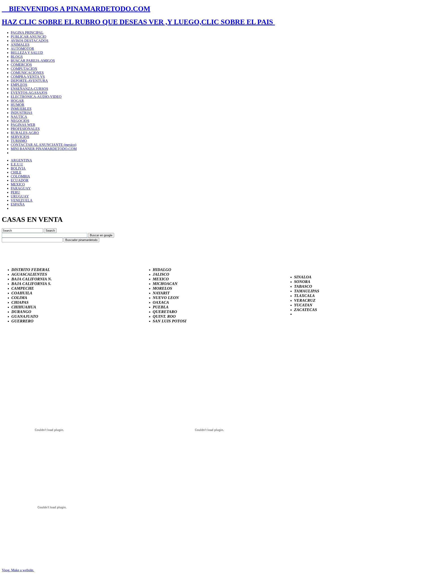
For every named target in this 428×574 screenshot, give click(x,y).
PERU (15, 192)
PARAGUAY (21, 188)
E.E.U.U (17, 164)
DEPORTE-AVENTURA (29, 81)
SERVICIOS (20, 137)
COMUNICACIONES (27, 73)
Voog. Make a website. (18, 570)
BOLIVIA (18, 168)
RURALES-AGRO (25, 133)
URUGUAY (20, 196)
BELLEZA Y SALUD (27, 53)
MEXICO (18, 184)
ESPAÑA (18, 204)
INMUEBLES (21, 109)
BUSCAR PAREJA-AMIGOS (33, 61)
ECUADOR (20, 180)
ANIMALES (20, 44)
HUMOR (17, 105)
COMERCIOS (21, 65)
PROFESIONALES (25, 129)
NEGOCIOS (20, 121)
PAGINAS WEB (23, 125)
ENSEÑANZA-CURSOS (29, 89)
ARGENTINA (21, 160)
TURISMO (19, 141)
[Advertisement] (35, 355)
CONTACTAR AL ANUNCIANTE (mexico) (43, 145)
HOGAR (17, 101)
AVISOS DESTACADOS (29, 40)
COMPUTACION (24, 69)
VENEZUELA (22, 200)
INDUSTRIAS (21, 113)
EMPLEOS (19, 85)
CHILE (16, 172)
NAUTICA (19, 117)
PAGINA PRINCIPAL (27, 32)
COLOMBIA (20, 176)
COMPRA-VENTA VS (28, 77)
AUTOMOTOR (22, 49)
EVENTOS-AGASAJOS (29, 93)
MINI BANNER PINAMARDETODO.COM (44, 149)
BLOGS (17, 57)
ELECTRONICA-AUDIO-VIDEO (36, 97)
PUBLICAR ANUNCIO (28, 36)
